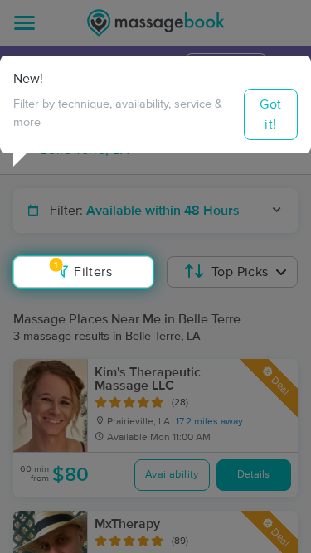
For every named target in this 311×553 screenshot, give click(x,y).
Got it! (270, 114)
